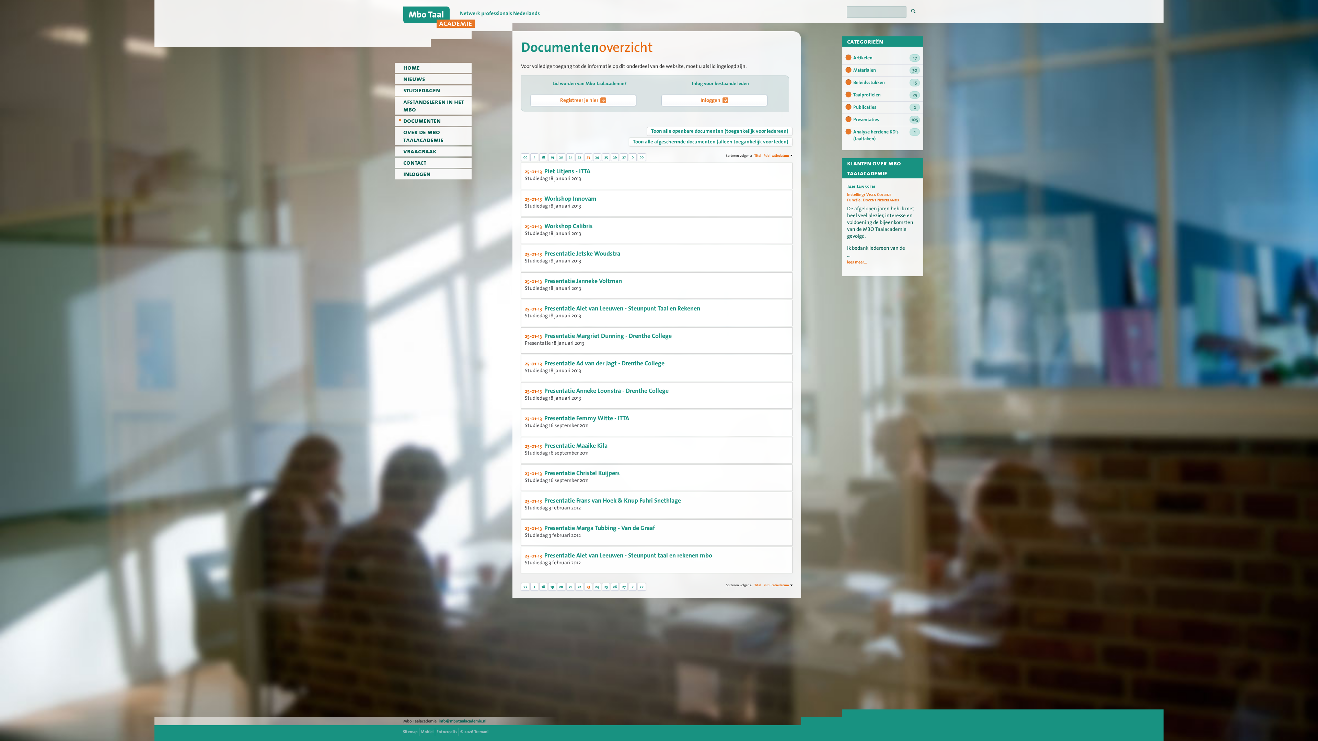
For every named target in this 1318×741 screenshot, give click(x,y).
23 (588, 157)
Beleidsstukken (885, 83)
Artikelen (885, 58)
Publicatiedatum (776, 155)
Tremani (481, 731)
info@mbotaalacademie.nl (462, 721)
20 (561, 157)
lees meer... (857, 262)
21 (570, 157)
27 (624, 157)
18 (543, 157)
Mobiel (427, 731)
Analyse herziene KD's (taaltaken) (884, 135)
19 (552, 157)
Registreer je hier (579, 100)
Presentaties (885, 120)
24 (597, 157)
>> (642, 157)
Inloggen (710, 100)
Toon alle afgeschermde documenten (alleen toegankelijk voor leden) (710, 141)
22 (579, 157)
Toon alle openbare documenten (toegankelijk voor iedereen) (719, 131)
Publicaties (884, 107)
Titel (757, 155)
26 (615, 157)
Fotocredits (447, 731)
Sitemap (410, 731)
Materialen (885, 70)
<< (525, 157)
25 (606, 157)
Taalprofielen (885, 95)
